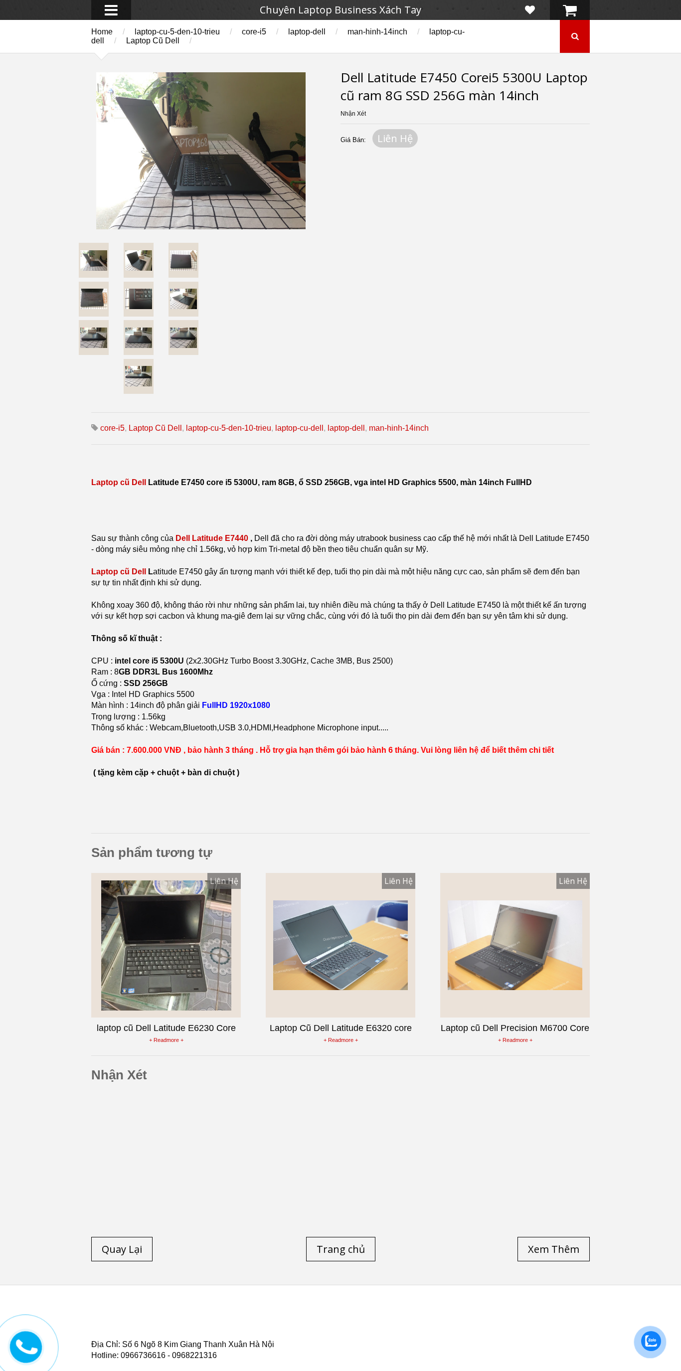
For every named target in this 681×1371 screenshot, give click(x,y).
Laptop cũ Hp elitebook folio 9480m (246, 1324)
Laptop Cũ (422, 1318)
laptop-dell (307, 31)
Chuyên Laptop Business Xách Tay (340, 9)
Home (102, 31)
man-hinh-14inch (377, 31)
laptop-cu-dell (299, 428)
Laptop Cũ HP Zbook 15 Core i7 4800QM (298, 1330)
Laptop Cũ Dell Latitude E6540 (163, 1330)
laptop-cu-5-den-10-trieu (177, 31)
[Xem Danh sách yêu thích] (530, 10)
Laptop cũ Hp (172, 1318)
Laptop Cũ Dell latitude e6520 (301, 1336)
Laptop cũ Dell (242, 1318)
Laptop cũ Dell (119, 482)
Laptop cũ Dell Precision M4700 (509, 1324)
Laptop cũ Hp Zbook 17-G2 (425, 1330)
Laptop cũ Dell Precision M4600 (381, 1324)
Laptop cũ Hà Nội (490, 1318)
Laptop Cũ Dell (152, 40)
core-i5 (254, 31)
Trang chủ (109, 1318)
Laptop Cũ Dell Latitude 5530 (180, 1336)
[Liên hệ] (25, 1354)
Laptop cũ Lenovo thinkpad (336, 1318)
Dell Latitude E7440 (211, 538)
